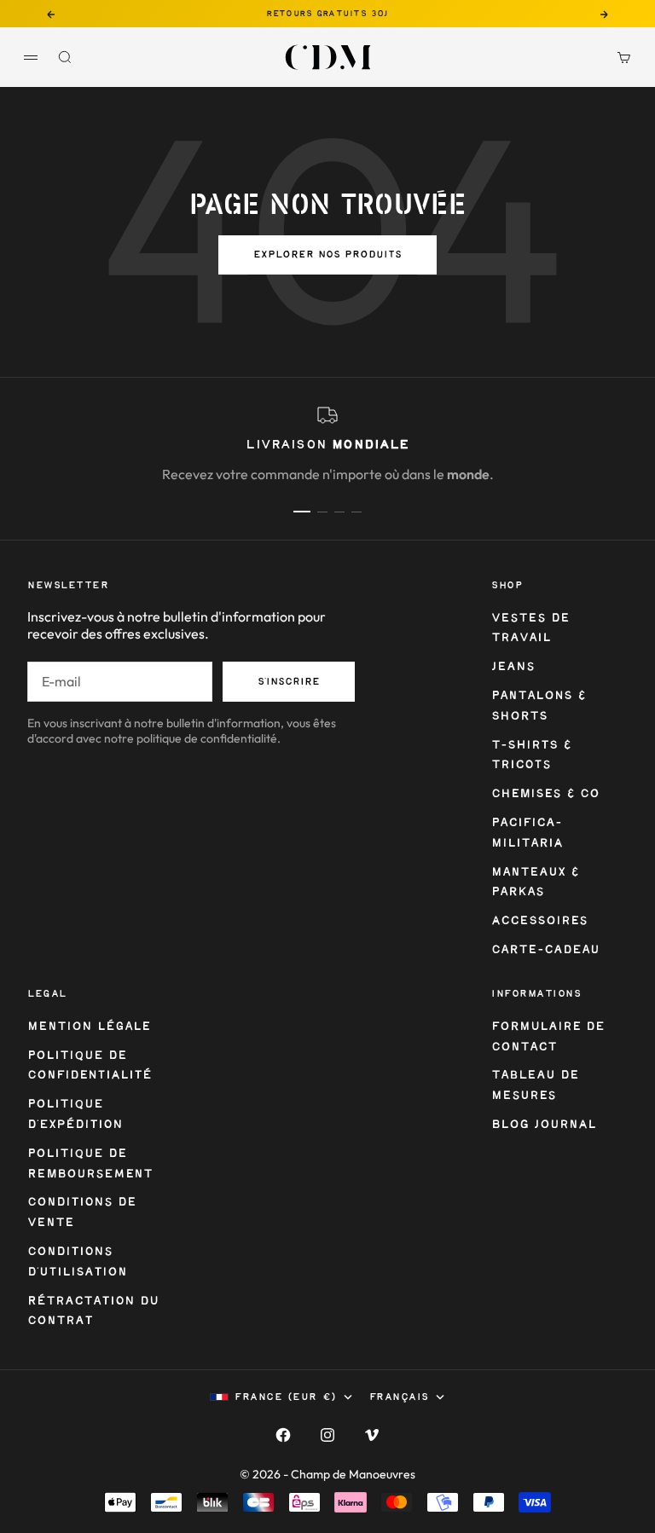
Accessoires (539, 921)
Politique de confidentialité (89, 1066)
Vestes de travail (530, 628)
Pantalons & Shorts (538, 706)
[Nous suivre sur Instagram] (327, 1434)
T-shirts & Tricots (531, 755)
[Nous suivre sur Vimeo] (371, 1434)
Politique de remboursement (90, 1164)
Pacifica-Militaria (527, 833)
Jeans (513, 667)
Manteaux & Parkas (535, 883)
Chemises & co (545, 794)
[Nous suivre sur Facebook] (283, 1434)
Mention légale (88, 1027)
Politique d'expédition (75, 1114)
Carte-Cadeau (545, 950)
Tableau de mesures (535, 1085)
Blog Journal (543, 1125)
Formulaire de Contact (548, 1037)
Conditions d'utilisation (77, 1262)
